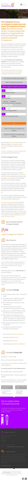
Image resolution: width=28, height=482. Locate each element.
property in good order (13, 363)
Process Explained (20, 344)
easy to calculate (14, 142)
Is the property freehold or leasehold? (11, 104)
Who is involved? (6, 98)
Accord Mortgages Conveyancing (19, 391)
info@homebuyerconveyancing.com (15, 446)
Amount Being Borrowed (8, 92)
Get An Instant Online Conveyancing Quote (10, 402)
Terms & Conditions (6, 472)
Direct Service (14, 340)
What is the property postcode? (10, 116)
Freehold (5, 101)
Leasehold (13, 101)
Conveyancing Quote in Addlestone (6, 391)
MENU (24, 4)
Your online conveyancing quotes (9, 202)
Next (14, 123)
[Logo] (7, 5)
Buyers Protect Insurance (16, 334)
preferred (6, 65)
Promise (16, 337)
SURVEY (11, 356)
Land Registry (20, 211)
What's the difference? (7, 104)
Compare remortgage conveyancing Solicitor (12, 151)
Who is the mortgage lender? (9, 110)
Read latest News (5, 465)
